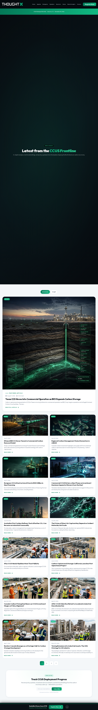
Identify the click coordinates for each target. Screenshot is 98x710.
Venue (64, 4)
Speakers (52, 4)
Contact (79, 4)
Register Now (89, 4)
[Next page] (56, 663)
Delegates (45, 4)
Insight (54, 292)
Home (33, 4)
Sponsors (58, 4)
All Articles (45, 292)
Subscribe (57, 689)
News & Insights (71, 4)
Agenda (39, 4)
